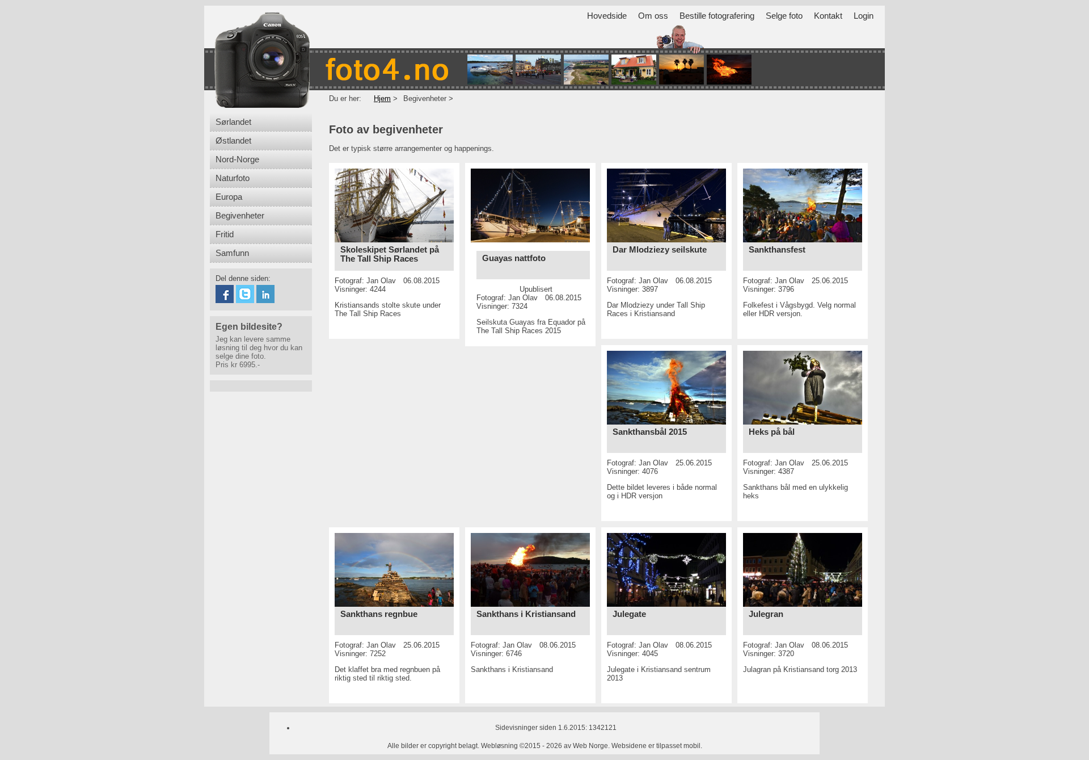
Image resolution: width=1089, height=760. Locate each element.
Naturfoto (233, 178)
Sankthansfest (777, 249)
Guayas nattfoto (514, 258)
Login (863, 15)
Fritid (225, 234)
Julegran (766, 614)
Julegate (629, 614)
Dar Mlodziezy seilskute (660, 249)
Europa (229, 196)
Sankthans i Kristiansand (526, 614)
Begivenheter (240, 215)
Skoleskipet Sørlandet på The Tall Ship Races (389, 254)
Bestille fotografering (716, 15)
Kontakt (828, 15)
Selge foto (784, 15)
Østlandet (233, 140)
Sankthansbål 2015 (650, 431)
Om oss (653, 15)
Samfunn (232, 253)
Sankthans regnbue (378, 614)
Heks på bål (772, 431)
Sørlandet (233, 122)
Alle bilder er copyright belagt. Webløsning (452, 746)
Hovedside (607, 15)
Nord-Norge (237, 159)
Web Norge (590, 746)
